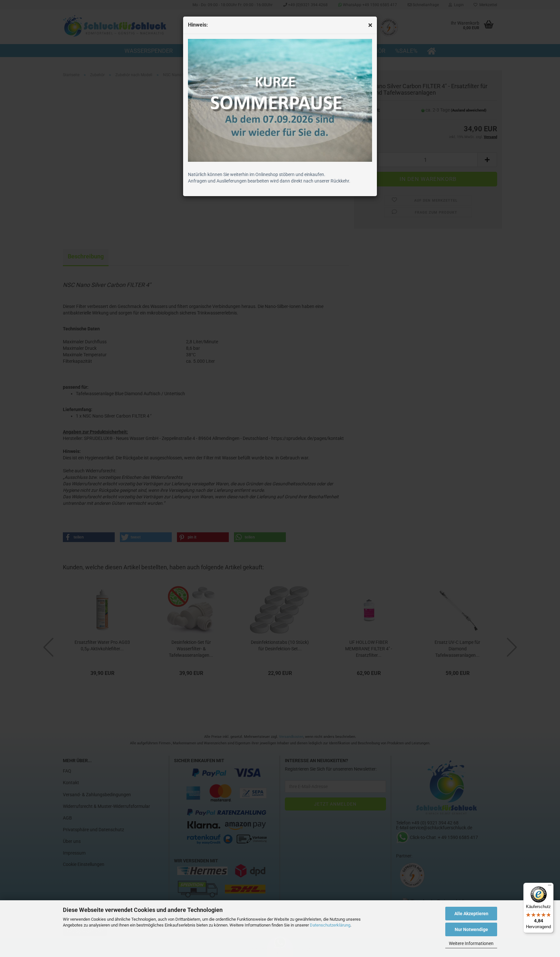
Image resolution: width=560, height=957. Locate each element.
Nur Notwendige (471, 929)
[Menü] (550, 887)
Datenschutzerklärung (330, 925)
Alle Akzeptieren (471, 913)
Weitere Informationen (471, 943)
